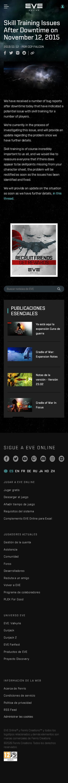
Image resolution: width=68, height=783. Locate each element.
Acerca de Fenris (15, 688)
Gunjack (9, 630)
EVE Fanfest (12, 644)
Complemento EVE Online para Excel (28, 518)
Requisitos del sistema (19, 511)
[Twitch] (34, 459)
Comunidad (11, 556)
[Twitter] (16, 459)
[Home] (34, 10)
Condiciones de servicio (19, 695)
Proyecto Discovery (16, 658)
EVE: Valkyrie (12, 623)
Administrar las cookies (18, 716)
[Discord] (43, 459)
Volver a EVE (12, 585)
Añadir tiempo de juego (19, 504)
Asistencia (10, 549)
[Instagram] (52, 459)
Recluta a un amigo (16, 578)
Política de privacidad (18, 702)
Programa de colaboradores (22, 592)
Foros (7, 563)
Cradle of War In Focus (46, 405)
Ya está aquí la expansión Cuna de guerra (48, 328)
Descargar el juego (16, 497)
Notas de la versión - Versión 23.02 (47, 379)
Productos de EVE (15, 651)
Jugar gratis (12, 490)
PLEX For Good (14, 599)
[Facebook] (6, 459)
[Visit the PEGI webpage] (10, 756)
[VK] (61, 459)
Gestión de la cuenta (17, 542)
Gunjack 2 (10, 637)
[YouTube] (25, 459)
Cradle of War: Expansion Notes (47, 354)
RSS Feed (10, 709)
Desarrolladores (14, 570)
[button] (62, 6)
